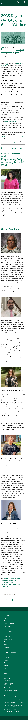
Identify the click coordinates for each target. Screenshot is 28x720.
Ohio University (10, 709)
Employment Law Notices (9, 701)
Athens (6, 660)
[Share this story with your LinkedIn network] (13, 600)
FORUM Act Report (20, 701)
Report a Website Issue (10, 652)
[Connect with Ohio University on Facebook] (5, 712)
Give (5, 621)
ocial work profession (11, 121)
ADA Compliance (8, 699)
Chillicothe (7, 663)
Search (18, 4)
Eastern (6, 665)
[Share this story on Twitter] (6, 600)
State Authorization (15, 705)
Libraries (6, 647)
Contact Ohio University (10, 690)
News (5, 644)
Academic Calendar (9, 642)
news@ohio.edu (10, 688)
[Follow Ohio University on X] (14, 712)
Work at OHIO (7, 650)
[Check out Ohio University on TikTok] (16, 712)
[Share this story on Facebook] (2, 600)
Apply (5, 618)
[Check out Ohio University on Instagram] (7, 712)
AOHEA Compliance (18, 699)
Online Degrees (8, 626)
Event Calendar (8, 639)
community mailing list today (14, 143)
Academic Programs (9, 623)
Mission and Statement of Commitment (14, 702)
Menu (25, 3)
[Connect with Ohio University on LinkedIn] (9, 712)
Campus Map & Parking (10, 631)
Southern (6, 671)
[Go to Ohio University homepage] (7, 4)
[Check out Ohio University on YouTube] (12, 712)
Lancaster (6, 668)
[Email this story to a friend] (10, 600)
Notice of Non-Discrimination (12, 703)
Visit (5, 629)
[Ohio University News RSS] (18, 712)
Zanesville (6, 673)
